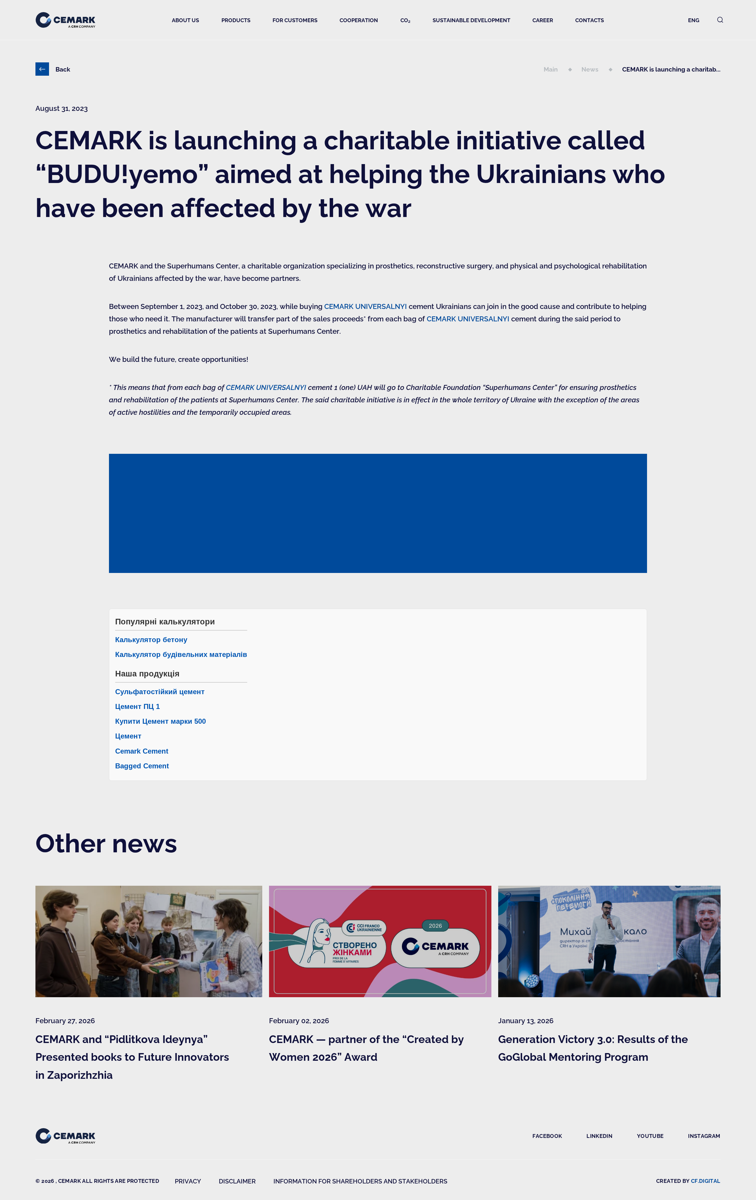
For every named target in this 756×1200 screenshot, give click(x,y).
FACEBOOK (547, 1136)
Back (63, 69)
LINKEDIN (599, 1136)
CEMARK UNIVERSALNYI (365, 306)
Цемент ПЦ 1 (137, 706)
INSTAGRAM (704, 1136)
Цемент (128, 736)
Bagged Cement (142, 766)
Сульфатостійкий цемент (160, 692)
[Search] (720, 20)
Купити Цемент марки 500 (160, 721)
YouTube (650, 1136)
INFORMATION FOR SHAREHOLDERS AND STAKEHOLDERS (360, 1181)
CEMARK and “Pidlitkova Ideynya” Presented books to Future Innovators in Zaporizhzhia (132, 1056)
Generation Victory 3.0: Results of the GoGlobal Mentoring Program (593, 1047)
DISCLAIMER (237, 1181)
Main (551, 69)
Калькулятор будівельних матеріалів (181, 654)
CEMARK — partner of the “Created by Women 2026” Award (366, 1047)
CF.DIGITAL (706, 1180)
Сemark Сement (141, 751)
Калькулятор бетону (151, 640)
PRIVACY (188, 1181)
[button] (185, 20)
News (590, 69)
